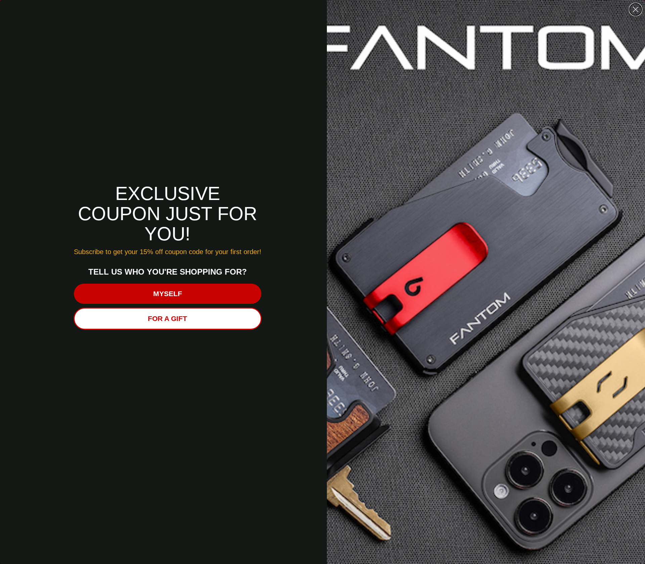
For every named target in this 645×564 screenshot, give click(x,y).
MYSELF (167, 293)
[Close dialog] (636, 9)
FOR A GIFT (167, 318)
